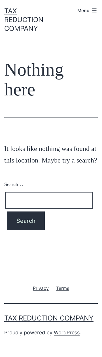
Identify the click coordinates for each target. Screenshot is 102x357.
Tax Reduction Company (23, 20)
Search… (13, 184)
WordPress (67, 332)
